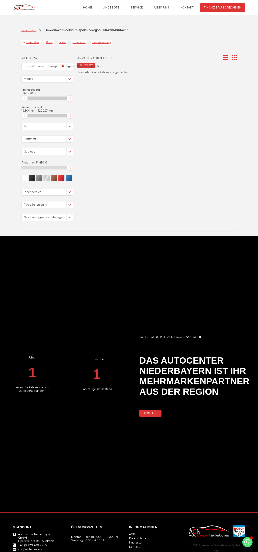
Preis (49, 42)
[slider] (24, 98)
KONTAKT (186, 7)
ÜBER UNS (161, 7)
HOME (87, 7)
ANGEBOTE (111, 7)
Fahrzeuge (28, 30)
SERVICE (137, 7)
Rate (62, 42)
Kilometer (79, 42)
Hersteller (32, 42)
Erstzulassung (101, 42)
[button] (69, 66)
